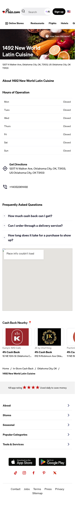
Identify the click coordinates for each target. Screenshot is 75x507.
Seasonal (8, 425)
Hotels (64, 23)
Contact (15, 489)
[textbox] (68, 11)
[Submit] (23, 12)
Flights (52, 23)
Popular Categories (15, 434)
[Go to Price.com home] (11, 11)
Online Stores (16, 23)
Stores (7, 415)
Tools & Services (13, 444)
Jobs (27, 489)
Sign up (59, 12)
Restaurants (37, 23)
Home (5, 368)
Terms (37, 489)
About (7, 405)
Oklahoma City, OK (47, 368)
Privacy (59, 489)
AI (49, 12)
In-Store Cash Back (23, 368)
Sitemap (37, 493)
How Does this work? (60, 36)
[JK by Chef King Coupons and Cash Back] (49, 343)
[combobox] (36, 12)
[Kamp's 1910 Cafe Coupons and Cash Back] (17, 343)
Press (48, 489)
